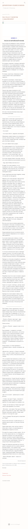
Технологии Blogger (15, 524)
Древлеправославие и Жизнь (13, 5)
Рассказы (9, 475)
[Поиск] (25, 2)
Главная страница (9, 8)
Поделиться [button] (5, 473)
